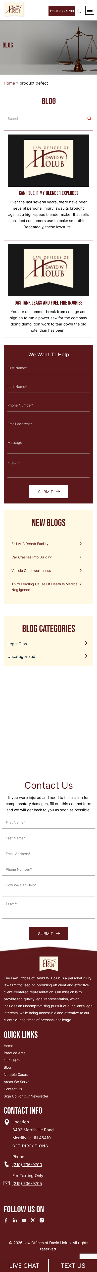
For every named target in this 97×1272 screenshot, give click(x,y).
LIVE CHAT (24, 1265)
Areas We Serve (16, 1082)
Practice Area (15, 1053)
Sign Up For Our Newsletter (26, 1096)
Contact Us (13, 1089)
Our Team (12, 1060)
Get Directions (30, 1146)
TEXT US (73, 1265)
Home (9, 83)
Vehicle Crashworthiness (31, 570)
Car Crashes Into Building (31, 557)
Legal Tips (17, 643)
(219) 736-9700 (62, 11)
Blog (7, 1067)
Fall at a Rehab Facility (29, 544)
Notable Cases (16, 1074)
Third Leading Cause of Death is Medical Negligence (44, 587)
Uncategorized (21, 656)
